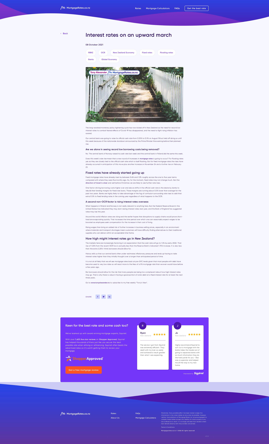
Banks (91, 59)
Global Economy (109, 59)
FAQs (177, 8)
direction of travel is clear (96, 183)
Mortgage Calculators (158, 8)
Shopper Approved (108, 339)
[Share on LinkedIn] (109, 297)
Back (65, 33)
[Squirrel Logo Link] (199, 374)
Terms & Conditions (168, 427)
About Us (115, 418)
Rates (138, 8)
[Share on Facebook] (98, 297)
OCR (103, 52)
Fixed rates (147, 52)
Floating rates (166, 52)
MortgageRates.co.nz (78, 7)
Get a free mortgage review (84, 370)
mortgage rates (146, 158)
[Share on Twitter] (104, 297)
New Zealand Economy (123, 52)
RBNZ (90, 52)
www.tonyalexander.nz (100, 283)
